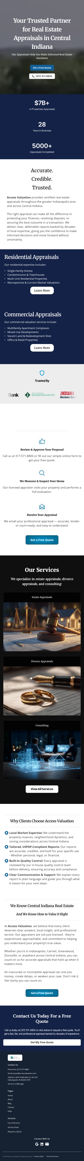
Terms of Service (52, 1156)
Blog (9, 1103)
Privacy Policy (39, 1156)
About (10, 1099)
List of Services (14, 1123)
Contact (11, 1107)
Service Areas (13, 1127)
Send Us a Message (16, 1084)
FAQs (10, 1111)
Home (10, 1095)
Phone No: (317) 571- (16, 1069)
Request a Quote (15, 1131)
